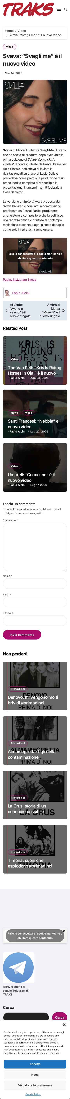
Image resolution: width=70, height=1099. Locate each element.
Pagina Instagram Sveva (19, 279)
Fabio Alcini (20, 293)
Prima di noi (18, 688)
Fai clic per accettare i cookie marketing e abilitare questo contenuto (35, 256)
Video (9, 46)
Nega (35, 1074)
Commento (10, 520)
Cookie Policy (33, 1094)
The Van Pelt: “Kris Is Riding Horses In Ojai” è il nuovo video (34, 373)
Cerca (8, 1007)
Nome (7, 575)
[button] (64, 1025)
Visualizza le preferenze (35, 1085)
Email (7, 594)
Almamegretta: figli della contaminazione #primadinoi (31, 757)
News (14, 412)
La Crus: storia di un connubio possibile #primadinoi (27, 811)
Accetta (35, 1064)
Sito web (8, 613)
